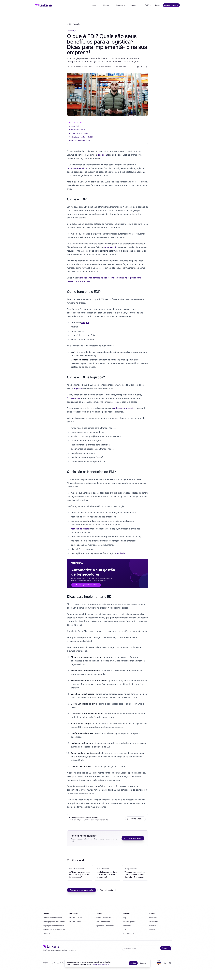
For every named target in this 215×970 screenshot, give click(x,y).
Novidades (127, 926)
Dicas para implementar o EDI (80, 140)
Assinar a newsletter (133, 838)
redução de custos (80, 529)
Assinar (165, 948)
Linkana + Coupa (75, 918)
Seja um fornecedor (103, 922)
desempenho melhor (77, 168)
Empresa (133, 5)
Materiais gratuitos (129, 922)
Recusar (143, 963)
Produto (93, 5)
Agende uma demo (171, 5)
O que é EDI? (74, 126)
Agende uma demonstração (81, 890)
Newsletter (153, 926)
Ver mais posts (106, 890)
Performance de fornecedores (54, 930)
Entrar (157, 5)
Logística (77, 24)
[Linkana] (43, 5)
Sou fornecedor (128, 934)
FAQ (124, 930)
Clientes (106, 5)
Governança (153, 922)
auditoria (121, 553)
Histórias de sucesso (103, 918)
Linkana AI (47, 934)
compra (85, 322)
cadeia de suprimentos (124, 408)
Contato (152, 930)
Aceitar (133, 963)
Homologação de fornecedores (54, 922)
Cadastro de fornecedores (52, 918)
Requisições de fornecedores (53, 926)
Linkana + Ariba (75, 922)
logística (78, 388)
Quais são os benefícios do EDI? (81, 137)
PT (148, 5)
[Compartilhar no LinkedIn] (138, 67)
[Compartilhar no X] (142, 67)
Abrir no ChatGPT (136, 819)
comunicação (110, 247)
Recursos (119, 5)
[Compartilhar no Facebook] (146, 67)
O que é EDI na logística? (78, 133)
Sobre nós (153, 918)
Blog (70, 24)
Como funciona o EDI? (77, 130)
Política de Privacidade (100, 964)
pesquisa (102, 155)
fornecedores (73, 398)
